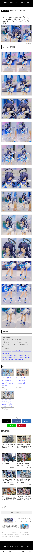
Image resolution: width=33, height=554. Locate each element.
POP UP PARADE (15, 10)
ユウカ (14, 12)
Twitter (16, 549)
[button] (29, 328)
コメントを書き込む (16, 512)
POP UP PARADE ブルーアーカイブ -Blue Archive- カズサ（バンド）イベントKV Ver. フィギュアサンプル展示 (7, 403)
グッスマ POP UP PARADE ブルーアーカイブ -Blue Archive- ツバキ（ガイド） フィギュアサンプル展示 (21, 380)
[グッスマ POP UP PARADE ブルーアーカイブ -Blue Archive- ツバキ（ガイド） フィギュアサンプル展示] (22, 372)
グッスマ (23, 10)
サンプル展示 (6, 10)
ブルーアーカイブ (6, 12)
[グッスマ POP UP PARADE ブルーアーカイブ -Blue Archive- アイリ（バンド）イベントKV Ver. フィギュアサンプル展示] (7, 372)
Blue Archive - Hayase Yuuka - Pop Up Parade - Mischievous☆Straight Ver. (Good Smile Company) (16, 358)
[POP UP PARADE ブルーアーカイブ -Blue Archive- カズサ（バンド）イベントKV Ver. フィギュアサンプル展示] (7, 394)
